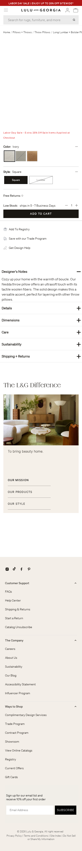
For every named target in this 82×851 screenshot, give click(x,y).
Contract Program (16, 733)
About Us (11, 658)
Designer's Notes (41, 271)
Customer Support (17, 583)
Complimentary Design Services (26, 715)
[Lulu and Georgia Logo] (41, 10)
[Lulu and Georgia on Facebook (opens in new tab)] (21, 569)
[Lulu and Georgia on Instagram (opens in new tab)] (7, 569)
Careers (10, 649)
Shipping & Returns (17, 609)
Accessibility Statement (20, 684)
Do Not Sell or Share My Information (52, 837)
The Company (14, 640)
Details (41, 308)
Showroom (12, 741)
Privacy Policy (14, 835)
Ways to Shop (14, 706)
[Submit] (74, 20)
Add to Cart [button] (41, 213)
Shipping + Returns (41, 356)
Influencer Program (17, 693)
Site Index (55, 835)
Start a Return (14, 618)
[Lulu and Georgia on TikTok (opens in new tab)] (14, 569)
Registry (10, 759)
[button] (19, 229)
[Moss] (21, 156)
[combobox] (41, 20)
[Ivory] (9, 156)
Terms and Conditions (36, 835)
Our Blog (10, 675)
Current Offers (14, 768)
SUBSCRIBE (65, 810)
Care (41, 332)
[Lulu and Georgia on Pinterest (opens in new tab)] (29, 569)
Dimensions (41, 320)
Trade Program (15, 724)
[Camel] (32, 156)
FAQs (8, 591)
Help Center (13, 600)
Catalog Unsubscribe (18, 627)
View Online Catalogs (18, 750)
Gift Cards (11, 777)
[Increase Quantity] (76, 205)
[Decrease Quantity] (66, 205)
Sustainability (41, 344)
